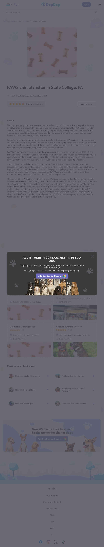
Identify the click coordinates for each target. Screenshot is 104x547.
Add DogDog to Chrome (49, 276)
